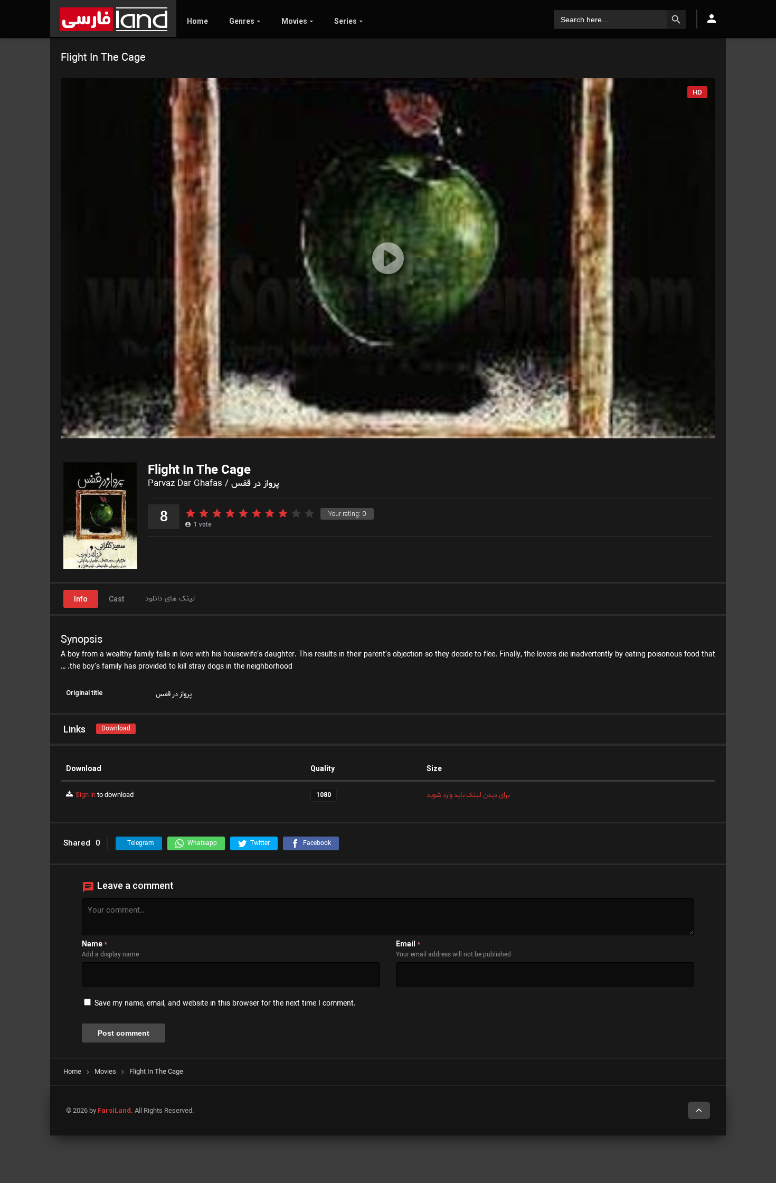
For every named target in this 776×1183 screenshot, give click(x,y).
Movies (294, 21)
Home (197, 21)
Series (345, 21)
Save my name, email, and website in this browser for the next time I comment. (225, 1004)
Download (115, 729)
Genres (241, 21)
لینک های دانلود (170, 599)
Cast (116, 599)
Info (81, 599)
